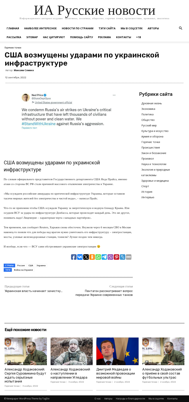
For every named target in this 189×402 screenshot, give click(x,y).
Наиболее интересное (40, 28)
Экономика (148, 109)
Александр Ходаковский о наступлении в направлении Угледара (70, 373)
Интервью (147, 197)
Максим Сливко (24, 70)
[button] (180, 28)
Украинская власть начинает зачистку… (34, 291)
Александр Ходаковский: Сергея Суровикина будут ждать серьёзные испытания (25, 375)
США (30, 265)
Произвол (147, 158)
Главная (13, 28)
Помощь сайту (81, 37)
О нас (97, 398)
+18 (138, 37)
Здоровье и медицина (155, 180)
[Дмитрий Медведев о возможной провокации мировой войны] (117, 351)
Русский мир (149, 125)
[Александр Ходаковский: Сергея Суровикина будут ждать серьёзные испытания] (26, 351)
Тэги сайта (107, 28)
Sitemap (32, 37)
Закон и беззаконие (153, 153)
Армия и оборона (152, 136)
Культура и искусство (155, 131)
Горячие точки (13, 47)
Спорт (145, 186)
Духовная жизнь (151, 103)
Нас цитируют (54, 37)
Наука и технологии (153, 164)
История (146, 191)
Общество (148, 120)
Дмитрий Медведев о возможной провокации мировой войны (115, 373)
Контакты (123, 37)
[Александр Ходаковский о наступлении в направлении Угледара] (72, 351)
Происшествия (150, 147)
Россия (21, 265)
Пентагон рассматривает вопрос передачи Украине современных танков (104, 293)
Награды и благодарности (130, 398)
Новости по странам (77, 28)
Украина (41, 265)
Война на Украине (23, 269)
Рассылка (14, 37)
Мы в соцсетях (131, 28)
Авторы (153, 28)
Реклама (104, 37)
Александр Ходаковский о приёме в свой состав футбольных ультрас (162, 373)
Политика (147, 114)
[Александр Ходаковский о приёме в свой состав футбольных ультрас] (163, 351)
